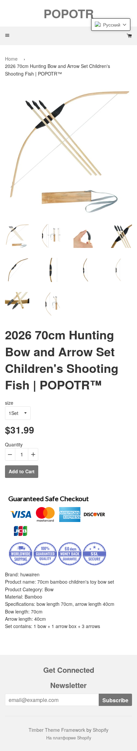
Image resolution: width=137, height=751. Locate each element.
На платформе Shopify (68, 738)
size (9, 402)
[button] (110, 24)
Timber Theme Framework (57, 729)
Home (11, 58)
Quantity (14, 444)
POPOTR (69, 13)
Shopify (100, 729)
